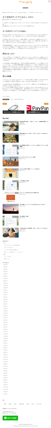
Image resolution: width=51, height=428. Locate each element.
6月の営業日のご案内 (24, 216)
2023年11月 (5, 336)
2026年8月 (5, 264)
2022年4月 (5, 375)
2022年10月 (5, 361)
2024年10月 (5, 315)
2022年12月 (5, 357)
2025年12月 (5, 283)
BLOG (4, 243)
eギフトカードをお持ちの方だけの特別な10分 (29, 192)
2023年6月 (5, 345)
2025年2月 (5, 306)
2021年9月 (5, 391)
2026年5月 (5, 271)
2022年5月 (5, 373)
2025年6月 (5, 297)
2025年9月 (5, 290)
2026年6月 (5, 269)
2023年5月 (5, 347)
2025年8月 (5, 292)
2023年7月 (5, 343)
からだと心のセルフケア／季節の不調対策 (11, 245)
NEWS (4, 254)
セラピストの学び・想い (8, 247)
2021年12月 (5, 384)
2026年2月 (5, 278)
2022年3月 (5, 377)
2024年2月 (5, 329)
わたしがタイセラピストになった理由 (27, 157)
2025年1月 (5, 308)
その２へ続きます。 (7, 96)
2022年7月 (5, 368)
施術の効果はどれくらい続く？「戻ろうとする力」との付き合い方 (33, 133)
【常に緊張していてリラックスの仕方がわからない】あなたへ (33, 204)
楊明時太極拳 (43, 67)
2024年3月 (5, 327)
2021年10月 (5, 389)
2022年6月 (5, 370)
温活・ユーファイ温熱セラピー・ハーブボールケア (13, 252)
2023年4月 (5, 350)
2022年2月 (5, 380)
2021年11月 (5, 387)
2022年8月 (5, 366)
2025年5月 (5, 299)
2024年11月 (5, 313)
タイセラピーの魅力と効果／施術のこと (17, 99)
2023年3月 (5, 352)
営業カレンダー (7, 258)
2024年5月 (5, 322)
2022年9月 (5, 364)
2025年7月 (5, 294)
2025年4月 (5, 301)
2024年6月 (5, 320)
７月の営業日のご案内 (24, 180)
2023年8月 (5, 340)
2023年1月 (5, 354)
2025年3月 (5, 303)
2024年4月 (5, 324)
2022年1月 (5, 382)
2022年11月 (5, 359)
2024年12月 (5, 310)
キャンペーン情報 (7, 256)
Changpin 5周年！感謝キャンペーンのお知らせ (30, 169)
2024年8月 (5, 317)
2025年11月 (5, 285)
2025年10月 (5, 287)
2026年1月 (5, 280)
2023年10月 (5, 338)
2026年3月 (5, 276)
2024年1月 (5, 331)
